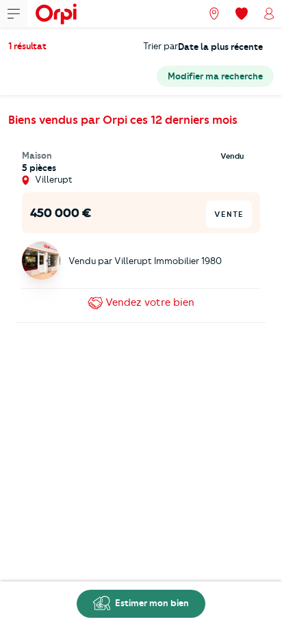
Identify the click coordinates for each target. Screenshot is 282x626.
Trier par (160, 45)
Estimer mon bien (151, 602)
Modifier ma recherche (215, 75)
